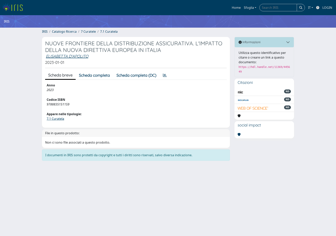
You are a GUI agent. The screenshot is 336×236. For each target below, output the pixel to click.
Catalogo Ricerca (64, 31)
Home (236, 7)
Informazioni (251, 42)
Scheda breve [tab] (60, 75)
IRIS (45, 31)
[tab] (165, 75)
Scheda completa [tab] (94, 75)
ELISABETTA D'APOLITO (67, 56)
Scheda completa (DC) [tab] (136, 75)
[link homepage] (14, 7)
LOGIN (327, 7)
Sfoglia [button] (249, 7)
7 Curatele (88, 31)
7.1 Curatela (109, 31)
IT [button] (309, 7)
